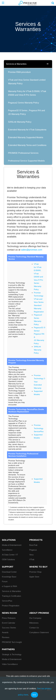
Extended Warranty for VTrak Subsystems (27, 130)
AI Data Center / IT (10, 555)
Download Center (9, 572)
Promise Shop (35, 572)
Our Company (35, 618)
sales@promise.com (31, 249)
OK (34, 695)
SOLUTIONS (9, 540)
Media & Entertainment (11, 545)
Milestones (34, 623)
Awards (5, 632)
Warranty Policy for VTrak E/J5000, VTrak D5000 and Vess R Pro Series (27, 93)
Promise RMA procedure (19, 72)
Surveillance (7, 550)
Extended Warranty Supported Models (25, 137)
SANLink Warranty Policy (19, 122)
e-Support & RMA (9, 586)
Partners (8, 649)
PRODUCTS (35, 540)
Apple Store (34, 577)
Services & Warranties (16, 64)
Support (7, 566)
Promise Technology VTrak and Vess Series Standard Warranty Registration (39, 302)
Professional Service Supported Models (26, 161)
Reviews (5, 637)
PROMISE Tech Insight (12, 642)
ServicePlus (7, 601)
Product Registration (10, 605)
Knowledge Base (9, 577)
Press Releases (9, 618)
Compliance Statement (39, 632)
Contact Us (34, 628)
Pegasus (33, 550)
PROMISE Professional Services (23, 153)
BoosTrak (33, 545)
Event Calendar (8, 623)
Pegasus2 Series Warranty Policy (23, 103)
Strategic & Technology (11, 654)
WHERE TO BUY (38, 566)
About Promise (39, 613)
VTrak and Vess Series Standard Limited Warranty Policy (26, 82)
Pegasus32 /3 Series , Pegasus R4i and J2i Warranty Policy (26, 112)
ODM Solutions (8, 559)
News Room (9, 613)
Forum (5, 581)
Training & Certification (11, 596)
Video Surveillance (10, 664)
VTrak (31, 559)
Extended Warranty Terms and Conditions (27, 145)
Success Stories (9, 628)
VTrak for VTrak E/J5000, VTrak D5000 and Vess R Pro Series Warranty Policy (38, 276)
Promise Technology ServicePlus (38, 428)
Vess (31, 555)
